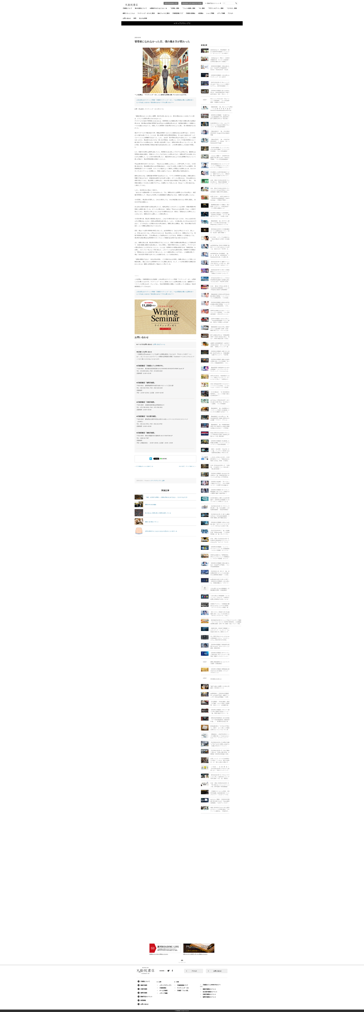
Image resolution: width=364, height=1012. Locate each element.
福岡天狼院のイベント (209, 997)
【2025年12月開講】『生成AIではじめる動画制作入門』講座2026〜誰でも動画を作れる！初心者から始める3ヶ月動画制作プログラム (219, 116)
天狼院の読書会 (190, 13)
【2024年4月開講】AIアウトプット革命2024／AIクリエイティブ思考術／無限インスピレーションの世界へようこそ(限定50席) (219, 654)
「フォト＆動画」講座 (188, 8)
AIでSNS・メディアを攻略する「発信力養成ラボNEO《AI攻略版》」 (219, 239)
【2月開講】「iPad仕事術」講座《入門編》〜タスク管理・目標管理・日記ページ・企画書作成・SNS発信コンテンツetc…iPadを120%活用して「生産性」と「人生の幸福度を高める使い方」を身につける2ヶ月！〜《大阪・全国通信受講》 (219, 703)
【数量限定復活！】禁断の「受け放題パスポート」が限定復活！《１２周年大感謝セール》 (219, 206)
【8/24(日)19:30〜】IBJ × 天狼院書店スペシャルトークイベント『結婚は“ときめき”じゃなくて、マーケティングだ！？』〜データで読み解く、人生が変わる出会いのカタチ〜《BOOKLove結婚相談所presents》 (219, 271)
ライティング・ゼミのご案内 (146, 13)
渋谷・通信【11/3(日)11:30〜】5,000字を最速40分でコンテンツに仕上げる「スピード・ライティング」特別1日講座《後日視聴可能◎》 (219, 540)
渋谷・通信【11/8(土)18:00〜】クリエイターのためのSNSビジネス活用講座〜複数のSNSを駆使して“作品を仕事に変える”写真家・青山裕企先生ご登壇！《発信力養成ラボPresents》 (219, 190)
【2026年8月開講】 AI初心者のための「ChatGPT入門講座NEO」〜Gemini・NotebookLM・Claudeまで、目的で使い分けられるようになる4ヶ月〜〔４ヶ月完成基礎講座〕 (219, 68)
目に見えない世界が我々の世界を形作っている (158, 513)
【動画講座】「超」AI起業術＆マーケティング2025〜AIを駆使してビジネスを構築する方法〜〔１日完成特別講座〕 (219, 410)
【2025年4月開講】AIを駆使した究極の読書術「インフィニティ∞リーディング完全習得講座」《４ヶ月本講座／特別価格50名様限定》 (219, 442)
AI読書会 (200, 13)
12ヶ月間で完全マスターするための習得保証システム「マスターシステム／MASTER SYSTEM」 (219, 638)
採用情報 (143, 1000)
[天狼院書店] (131, 3)
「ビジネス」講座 (231, 8)
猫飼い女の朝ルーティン (152, 522)
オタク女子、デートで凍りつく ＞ (187, 466)
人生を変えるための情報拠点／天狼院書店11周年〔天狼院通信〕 (219, 589)
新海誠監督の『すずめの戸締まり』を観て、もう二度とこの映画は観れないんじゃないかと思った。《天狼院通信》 (219, 727)
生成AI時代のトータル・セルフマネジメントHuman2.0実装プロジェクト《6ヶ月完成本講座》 (219, 124)
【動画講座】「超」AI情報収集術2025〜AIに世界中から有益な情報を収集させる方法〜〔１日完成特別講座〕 (219, 426)
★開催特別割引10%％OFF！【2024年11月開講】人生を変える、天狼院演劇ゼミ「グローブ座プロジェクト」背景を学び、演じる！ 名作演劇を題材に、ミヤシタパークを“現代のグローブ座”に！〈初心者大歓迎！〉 (219, 581)
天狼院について (127, 8)
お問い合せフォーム (159, 344)
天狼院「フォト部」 (183, 990)
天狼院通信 (163, 988)
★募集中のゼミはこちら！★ (158, 8)
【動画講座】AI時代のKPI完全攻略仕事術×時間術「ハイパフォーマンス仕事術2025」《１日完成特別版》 (219, 296)
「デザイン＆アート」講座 (215, 8)
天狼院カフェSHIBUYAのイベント (210, 985)
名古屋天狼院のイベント (210, 991)
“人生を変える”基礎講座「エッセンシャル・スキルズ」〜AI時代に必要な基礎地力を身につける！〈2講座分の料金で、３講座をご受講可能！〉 (219, 597)
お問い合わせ (127, 18)
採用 (135, 18)
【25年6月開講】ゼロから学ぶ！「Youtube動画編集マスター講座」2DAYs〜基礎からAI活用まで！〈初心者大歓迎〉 (219, 320)
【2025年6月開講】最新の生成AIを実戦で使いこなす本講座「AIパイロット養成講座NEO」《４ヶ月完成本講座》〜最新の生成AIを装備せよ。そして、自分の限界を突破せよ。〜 (219, 361)
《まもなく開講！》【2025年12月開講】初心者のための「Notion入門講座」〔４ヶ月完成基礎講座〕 (219, 157)
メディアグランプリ (155, 480)
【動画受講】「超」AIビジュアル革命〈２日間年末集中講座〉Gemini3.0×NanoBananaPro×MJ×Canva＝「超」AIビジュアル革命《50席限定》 (221, 108)
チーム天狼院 (163, 990)
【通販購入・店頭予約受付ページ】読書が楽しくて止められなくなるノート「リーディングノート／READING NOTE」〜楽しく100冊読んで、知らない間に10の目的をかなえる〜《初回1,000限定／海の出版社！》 (219, 736)
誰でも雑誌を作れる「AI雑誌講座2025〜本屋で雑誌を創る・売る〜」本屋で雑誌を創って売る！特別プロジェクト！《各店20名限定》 (219, 336)
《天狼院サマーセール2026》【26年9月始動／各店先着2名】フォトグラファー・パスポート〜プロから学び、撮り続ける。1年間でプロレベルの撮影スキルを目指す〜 (219, 793)
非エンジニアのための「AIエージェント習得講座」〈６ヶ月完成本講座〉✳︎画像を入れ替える (219, 100)
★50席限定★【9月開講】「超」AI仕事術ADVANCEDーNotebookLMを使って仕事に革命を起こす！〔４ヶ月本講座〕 (219, 255)
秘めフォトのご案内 (164, 13)
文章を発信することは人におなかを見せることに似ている (161, 531)
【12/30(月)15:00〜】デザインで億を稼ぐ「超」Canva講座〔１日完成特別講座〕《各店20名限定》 (219, 507)
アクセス (230, 13)
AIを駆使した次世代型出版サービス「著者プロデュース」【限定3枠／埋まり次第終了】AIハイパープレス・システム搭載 (219, 173)
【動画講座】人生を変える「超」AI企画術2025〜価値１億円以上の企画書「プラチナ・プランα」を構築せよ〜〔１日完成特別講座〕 (219, 418)
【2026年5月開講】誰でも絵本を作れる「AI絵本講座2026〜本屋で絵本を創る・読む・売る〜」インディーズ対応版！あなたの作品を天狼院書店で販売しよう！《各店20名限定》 (219, 92)
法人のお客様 (143, 18)
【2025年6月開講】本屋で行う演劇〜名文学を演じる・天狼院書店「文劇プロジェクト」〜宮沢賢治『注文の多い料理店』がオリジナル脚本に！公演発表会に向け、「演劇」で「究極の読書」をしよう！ (219, 353)
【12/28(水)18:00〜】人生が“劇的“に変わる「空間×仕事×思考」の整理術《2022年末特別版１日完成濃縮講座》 (219, 752)
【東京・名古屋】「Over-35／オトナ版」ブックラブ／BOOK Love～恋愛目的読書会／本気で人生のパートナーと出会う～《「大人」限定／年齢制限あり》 (219, 450)
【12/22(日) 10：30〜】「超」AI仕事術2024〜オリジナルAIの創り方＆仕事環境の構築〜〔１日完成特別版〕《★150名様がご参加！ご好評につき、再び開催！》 (219, 573)
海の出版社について (141, 8)
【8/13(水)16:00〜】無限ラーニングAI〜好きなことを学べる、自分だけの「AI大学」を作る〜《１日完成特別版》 (219, 263)
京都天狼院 (143, 989)
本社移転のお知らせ (216, 679)
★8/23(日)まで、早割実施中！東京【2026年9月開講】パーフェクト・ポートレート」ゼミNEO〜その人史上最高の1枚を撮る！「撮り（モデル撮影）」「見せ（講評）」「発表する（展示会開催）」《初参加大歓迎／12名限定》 (219, 51)
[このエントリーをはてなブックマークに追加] (150, 458)
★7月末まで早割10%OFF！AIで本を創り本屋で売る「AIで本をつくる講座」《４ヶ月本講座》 (219, 401)
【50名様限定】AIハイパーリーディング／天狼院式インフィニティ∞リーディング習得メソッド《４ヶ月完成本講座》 (219, 165)
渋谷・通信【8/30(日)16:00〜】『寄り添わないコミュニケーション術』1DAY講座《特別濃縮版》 (219, 784)
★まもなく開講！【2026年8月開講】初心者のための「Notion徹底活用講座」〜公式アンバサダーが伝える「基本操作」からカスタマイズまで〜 (219, 801)
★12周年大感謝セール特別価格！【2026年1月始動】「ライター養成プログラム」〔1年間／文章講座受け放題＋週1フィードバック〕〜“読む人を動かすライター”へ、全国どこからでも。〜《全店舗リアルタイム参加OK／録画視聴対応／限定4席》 (219, 214)
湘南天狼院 (143, 985)
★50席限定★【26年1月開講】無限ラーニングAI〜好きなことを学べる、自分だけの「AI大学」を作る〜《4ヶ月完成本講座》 (219, 247)
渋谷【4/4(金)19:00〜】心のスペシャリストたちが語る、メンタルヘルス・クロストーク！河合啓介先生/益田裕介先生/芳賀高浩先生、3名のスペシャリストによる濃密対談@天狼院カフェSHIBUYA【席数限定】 (219, 385)
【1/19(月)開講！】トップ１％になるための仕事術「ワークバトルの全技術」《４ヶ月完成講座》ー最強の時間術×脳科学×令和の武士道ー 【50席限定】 (219, 149)
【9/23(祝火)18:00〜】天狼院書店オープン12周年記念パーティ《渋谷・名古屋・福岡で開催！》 (219, 230)
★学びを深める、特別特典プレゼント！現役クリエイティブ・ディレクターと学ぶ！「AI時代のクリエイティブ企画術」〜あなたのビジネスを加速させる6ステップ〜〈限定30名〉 (219, 377)
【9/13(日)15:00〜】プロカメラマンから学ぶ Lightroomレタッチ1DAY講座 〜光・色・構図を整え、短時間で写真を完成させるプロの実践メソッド (219, 776)
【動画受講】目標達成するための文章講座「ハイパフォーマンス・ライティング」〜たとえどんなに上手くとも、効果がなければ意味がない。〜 (219, 369)
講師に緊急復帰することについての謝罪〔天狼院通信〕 (219, 662)
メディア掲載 (221, 13)
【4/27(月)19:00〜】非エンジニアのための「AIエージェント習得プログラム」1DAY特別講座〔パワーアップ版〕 (219, 84)
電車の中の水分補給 (150, 504)
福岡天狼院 (143, 993)
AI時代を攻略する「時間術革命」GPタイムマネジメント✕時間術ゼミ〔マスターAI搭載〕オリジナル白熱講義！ (219, 556)
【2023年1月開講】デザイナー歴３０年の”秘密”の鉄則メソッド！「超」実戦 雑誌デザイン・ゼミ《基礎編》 (219, 711)
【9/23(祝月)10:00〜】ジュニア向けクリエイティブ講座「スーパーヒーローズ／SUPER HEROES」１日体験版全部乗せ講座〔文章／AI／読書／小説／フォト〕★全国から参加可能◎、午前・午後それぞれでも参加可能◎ (225, 622)
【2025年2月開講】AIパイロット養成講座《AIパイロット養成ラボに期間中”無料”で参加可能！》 (219, 491)
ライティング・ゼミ (183, 988)
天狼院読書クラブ (177, 13)
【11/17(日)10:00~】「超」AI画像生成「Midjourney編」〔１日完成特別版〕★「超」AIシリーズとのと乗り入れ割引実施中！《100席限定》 (219, 532)
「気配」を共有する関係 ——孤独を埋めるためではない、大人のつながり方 (166, 497)
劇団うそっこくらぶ (129, 13)
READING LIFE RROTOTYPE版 (192, 3)
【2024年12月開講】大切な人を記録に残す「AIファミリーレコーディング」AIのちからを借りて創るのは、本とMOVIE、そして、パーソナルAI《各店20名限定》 (219, 524)
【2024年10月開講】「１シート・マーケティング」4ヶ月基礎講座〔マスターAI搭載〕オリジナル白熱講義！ (219, 548)
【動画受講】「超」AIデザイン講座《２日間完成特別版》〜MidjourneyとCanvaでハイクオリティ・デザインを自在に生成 (219, 222)
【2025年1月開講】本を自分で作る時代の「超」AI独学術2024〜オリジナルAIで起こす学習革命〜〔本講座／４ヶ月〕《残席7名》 (219, 475)
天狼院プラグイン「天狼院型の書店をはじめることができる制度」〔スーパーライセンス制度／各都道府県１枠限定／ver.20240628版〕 (219, 605)
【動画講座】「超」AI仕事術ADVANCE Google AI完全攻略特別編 (219, 133)
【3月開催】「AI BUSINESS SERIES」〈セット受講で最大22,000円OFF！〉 (219, 393)
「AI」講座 (201, 8)
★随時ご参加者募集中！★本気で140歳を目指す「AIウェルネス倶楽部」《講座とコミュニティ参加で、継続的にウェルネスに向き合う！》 (219, 345)
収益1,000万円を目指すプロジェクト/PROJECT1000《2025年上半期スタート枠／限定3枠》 (219, 434)
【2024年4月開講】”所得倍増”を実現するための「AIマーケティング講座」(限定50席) (219, 646)
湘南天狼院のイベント (209, 989)
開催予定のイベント (213, 3)
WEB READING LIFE (171, 3)
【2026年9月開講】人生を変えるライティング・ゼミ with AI (219, 76)
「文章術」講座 (174, 8)
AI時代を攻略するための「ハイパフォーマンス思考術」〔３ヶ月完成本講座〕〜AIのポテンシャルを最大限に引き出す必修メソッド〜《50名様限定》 (219, 312)
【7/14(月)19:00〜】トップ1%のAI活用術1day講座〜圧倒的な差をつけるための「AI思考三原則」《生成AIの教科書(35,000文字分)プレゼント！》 (219, 279)
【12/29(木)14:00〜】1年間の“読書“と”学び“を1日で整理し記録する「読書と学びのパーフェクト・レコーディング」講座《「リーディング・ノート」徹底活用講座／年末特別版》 (219, 744)
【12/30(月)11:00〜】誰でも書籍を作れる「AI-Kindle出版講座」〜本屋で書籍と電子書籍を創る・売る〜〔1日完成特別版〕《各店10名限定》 (219, 516)
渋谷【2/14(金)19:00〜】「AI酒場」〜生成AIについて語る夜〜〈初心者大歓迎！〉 (219, 467)
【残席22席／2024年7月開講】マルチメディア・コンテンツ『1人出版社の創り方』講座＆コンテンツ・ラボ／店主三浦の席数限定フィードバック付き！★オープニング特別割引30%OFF (219, 630)
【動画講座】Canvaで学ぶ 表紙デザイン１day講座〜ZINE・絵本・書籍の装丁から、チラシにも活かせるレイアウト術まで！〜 (219, 328)
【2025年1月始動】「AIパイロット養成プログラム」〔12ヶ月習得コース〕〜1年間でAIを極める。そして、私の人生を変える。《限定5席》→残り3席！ (219, 483)
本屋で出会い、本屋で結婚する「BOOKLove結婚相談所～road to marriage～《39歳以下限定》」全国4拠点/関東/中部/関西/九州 (219, 198)
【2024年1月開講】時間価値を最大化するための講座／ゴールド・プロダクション (219, 670)
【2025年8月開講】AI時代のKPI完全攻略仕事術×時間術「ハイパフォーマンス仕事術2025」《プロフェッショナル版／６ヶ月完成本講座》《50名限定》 (219, 304)
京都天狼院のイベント (209, 994)
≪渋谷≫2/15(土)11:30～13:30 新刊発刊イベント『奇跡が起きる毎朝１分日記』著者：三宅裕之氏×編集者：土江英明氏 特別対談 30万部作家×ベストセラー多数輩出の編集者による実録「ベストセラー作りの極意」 (219, 459)
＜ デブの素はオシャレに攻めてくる (144, 466)
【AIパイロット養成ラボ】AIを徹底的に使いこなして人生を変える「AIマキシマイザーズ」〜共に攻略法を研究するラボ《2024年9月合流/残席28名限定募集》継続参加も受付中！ (219, 613)
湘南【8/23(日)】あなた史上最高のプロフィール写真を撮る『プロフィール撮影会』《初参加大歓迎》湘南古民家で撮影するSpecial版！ (219, 809)
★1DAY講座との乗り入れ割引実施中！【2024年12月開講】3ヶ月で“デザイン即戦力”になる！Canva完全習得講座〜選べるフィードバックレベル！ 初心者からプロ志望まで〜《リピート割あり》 (219, 499)
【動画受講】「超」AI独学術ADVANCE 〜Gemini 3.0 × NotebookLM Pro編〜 (219, 141)
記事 (163, 480)
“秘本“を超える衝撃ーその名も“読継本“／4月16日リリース (219, 687)
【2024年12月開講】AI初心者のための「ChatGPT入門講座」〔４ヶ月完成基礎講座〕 (219, 564)
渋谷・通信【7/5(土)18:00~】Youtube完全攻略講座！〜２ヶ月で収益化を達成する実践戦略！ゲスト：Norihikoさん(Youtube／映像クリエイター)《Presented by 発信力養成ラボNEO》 (219, 288)
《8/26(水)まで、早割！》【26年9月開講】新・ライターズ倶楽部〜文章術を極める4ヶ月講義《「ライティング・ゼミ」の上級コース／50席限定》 (219, 59)
